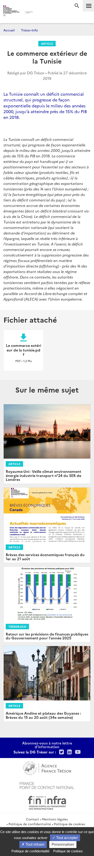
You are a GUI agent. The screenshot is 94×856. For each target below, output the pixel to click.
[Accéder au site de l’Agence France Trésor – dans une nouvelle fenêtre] (47, 767)
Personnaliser (63, 844)
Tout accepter (66, 838)
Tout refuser (34, 844)
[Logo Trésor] (40, 13)
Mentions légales (55, 819)
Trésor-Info (29, 30)
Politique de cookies (69, 824)
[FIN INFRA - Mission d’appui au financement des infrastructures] (47, 802)
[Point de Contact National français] (47, 784)
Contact (32, 819)
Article (47, 43)
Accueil (9, 30)
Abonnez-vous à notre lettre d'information (47, 744)
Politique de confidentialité (29, 824)
